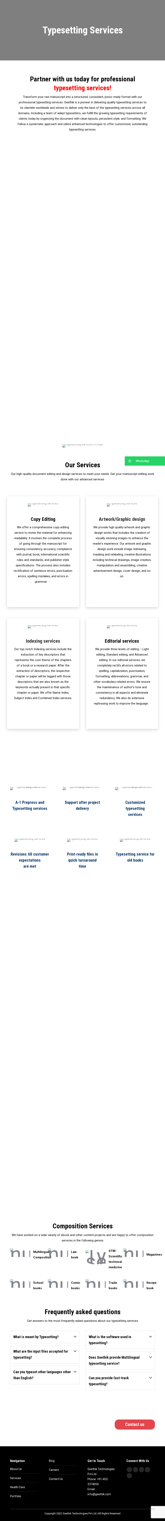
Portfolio (15, 1496)
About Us (16, 1469)
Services (15, 1478)
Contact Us (56, 1479)
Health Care (17, 1487)
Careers (54, 1469)
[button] (145, 461)
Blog (52, 1460)
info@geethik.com (99, 1494)
